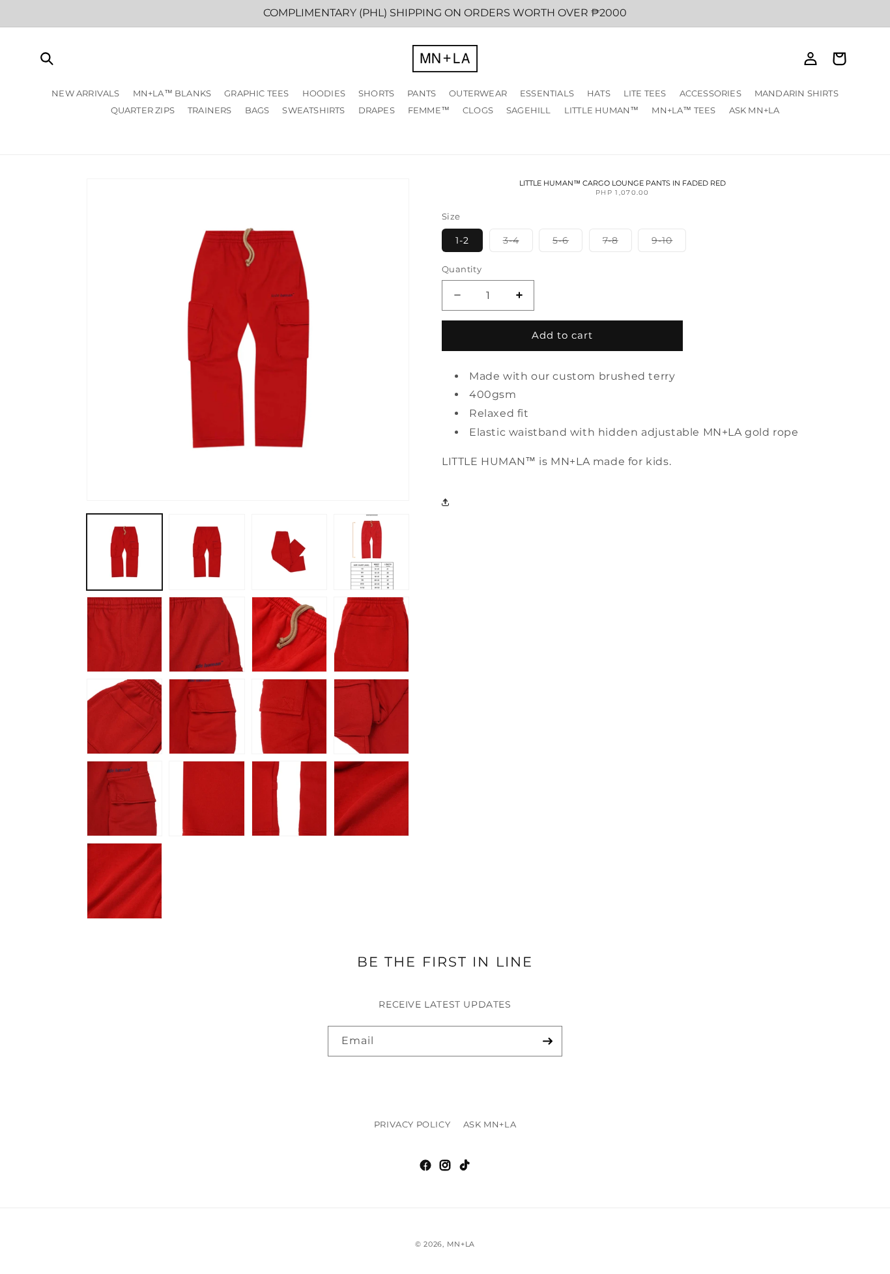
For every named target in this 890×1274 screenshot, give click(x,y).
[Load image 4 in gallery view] (371, 551)
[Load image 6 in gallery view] (206, 634)
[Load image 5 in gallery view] (124, 634)
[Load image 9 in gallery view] (124, 716)
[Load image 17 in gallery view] (124, 880)
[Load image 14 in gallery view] (206, 798)
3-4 (518, 243)
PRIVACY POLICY (412, 1124)
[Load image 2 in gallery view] (206, 551)
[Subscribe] (547, 1041)
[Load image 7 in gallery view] (289, 634)
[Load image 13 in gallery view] (124, 798)
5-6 (567, 243)
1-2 (462, 240)
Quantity (461, 269)
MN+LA (461, 1244)
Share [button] (469, 501)
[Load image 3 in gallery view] (289, 551)
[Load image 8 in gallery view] (371, 634)
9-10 (669, 243)
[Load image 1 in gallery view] (124, 551)
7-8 (617, 243)
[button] (47, 58)
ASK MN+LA (489, 1124)
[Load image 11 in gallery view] (289, 716)
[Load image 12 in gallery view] (371, 716)
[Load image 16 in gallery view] (371, 798)
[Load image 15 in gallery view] (289, 798)
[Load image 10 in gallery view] (206, 716)
